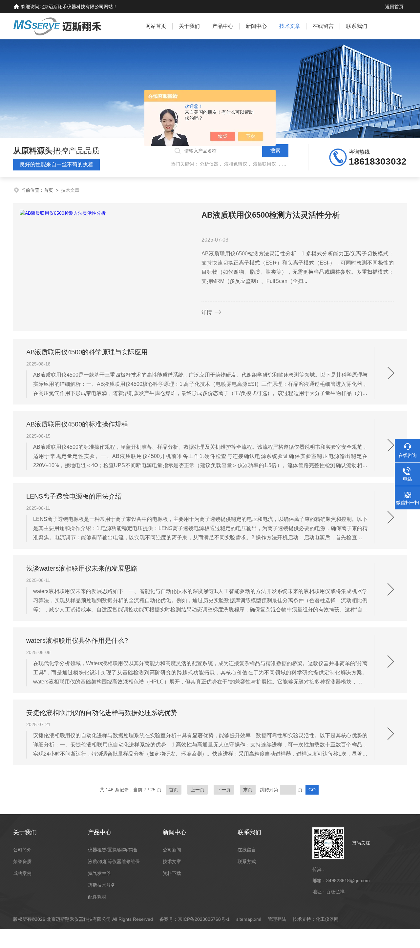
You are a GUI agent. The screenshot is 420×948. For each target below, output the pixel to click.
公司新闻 (172, 849)
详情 (206, 312)
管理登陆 (277, 919)
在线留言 (323, 26)
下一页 (224, 789)
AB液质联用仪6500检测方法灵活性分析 (270, 214)
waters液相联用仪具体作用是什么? (77, 640)
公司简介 (22, 849)
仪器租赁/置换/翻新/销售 (113, 849)
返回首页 (394, 6)
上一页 (197, 789)
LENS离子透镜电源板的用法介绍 (74, 496)
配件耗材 (97, 896)
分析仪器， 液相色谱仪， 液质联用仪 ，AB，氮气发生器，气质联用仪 (271, 164)
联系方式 (247, 861)
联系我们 (356, 26)
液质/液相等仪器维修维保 (114, 861)
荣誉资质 (22, 861)
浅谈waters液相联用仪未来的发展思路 (81, 568)
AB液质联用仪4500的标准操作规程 (77, 424)
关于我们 (189, 26)
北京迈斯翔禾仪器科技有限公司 (71, 6)
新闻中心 (256, 26)
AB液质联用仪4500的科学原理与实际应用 (87, 352)
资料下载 (172, 873)
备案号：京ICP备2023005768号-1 (194, 919)
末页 (247, 789)
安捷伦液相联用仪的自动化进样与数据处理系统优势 (101, 712)
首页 (48, 190)
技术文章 (289, 26)
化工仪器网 (327, 919)
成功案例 (22, 873)
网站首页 (155, 26)
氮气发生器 (99, 873)
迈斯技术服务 (102, 885)
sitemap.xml (248, 919)
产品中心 (222, 26)
